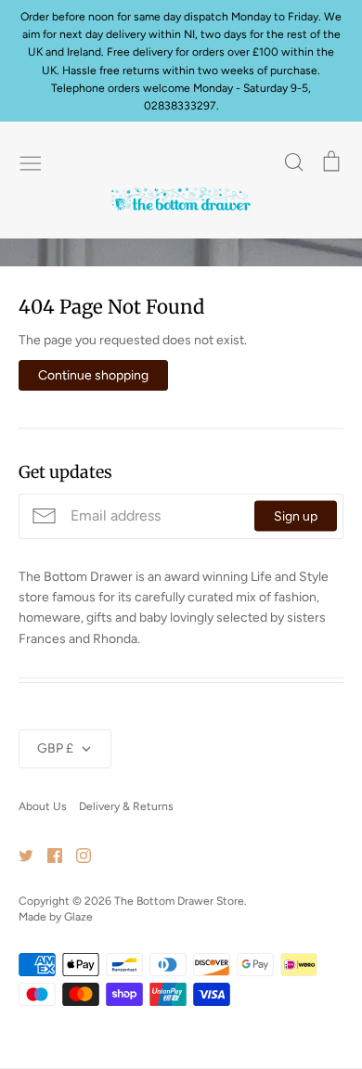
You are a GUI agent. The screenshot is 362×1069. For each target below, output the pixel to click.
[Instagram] (76, 855)
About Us (43, 806)
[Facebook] (47, 855)
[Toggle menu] (31, 161)
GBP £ (55, 748)
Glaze (78, 916)
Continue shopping (93, 375)
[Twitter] (19, 855)
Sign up (295, 516)
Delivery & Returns (126, 806)
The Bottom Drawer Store (179, 901)
